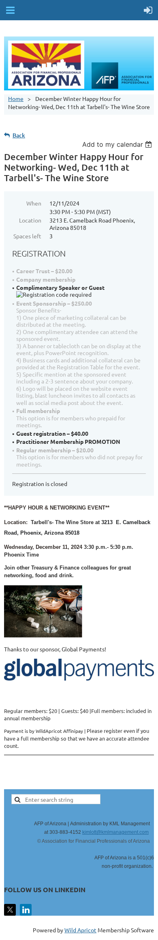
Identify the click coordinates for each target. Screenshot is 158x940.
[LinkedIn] (26, 910)
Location (30, 220)
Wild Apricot (80, 930)
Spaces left (27, 236)
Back (19, 135)
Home (15, 98)
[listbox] (118, 144)
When (33, 203)
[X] (10, 910)
